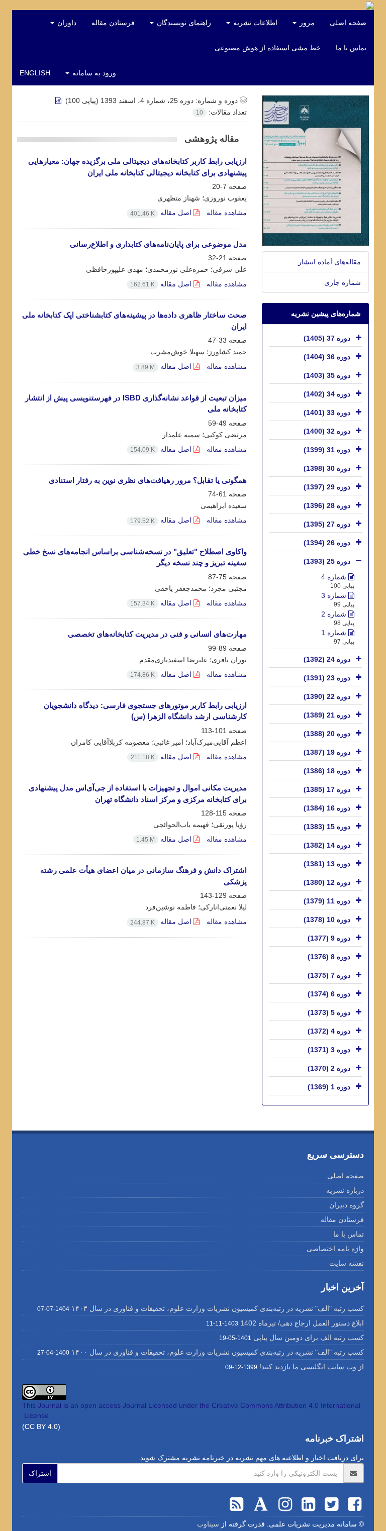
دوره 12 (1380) (327, 882)
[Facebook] (352, 1504)
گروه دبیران (346, 1205)
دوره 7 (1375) (329, 975)
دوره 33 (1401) (327, 413)
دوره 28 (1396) (327, 505)
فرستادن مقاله (113, 23)
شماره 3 (334, 595)
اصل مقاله (162, 213)
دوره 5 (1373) (329, 1012)
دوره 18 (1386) (327, 771)
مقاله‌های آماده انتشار (329, 262)
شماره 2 (334, 614)
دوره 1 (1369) (329, 1087)
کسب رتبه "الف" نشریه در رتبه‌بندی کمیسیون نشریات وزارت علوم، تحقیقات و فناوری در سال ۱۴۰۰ (217, 1352)
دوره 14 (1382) (327, 845)
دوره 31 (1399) (327, 450)
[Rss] (236, 1504)
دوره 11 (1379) (327, 901)
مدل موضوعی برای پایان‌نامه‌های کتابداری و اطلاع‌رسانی (158, 244)
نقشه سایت (346, 1263)
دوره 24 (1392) (327, 659)
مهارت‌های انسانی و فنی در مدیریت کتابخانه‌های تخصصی (157, 634)
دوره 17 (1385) (327, 789)
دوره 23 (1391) (327, 678)
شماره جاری (342, 282)
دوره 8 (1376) (329, 957)
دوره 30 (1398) (327, 468)
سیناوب (208, 1524)
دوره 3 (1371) (329, 1050)
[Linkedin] (306, 1504)
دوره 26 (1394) (327, 543)
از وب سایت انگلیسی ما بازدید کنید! (311, 1367)
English (35, 73)
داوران (65, 23)
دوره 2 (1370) (329, 1068)
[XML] (59, 100)
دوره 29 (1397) (327, 487)
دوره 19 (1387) (327, 752)
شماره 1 (334, 633)
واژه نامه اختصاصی (335, 1249)
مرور (306, 23)
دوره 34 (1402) (327, 394)
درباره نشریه (345, 1190)
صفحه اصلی (348, 23)
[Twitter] (329, 1504)
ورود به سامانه (93, 73)
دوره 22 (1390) (327, 696)
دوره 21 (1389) (327, 715)
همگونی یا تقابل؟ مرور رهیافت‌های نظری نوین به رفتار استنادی (148, 480)
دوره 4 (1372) (329, 1031)
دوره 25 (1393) (327, 561)
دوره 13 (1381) (327, 864)
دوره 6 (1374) (329, 994)
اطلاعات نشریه (254, 23)
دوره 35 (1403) (327, 375)
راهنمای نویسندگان (183, 23)
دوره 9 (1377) (329, 938)
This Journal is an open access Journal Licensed (99, 1405)
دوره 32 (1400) (327, 431)
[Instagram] (283, 1504)
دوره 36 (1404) (327, 357)
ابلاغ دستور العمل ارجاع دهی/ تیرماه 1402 (302, 1323)
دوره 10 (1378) (327, 919)
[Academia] (258, 1504)
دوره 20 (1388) (327, 734)
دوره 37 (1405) (327, 338)
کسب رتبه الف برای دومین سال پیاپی (308, 1338)
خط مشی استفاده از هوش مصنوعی (268, 48)
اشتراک (40, 1473)
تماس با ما (351, 48)
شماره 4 (334, 577)
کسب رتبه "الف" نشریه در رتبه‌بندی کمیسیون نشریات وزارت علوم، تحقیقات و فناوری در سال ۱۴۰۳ (217, 1308)
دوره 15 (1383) (327, 827)
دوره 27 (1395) (327, 524)
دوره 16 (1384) (327, 808)
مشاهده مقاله (227, 213)
